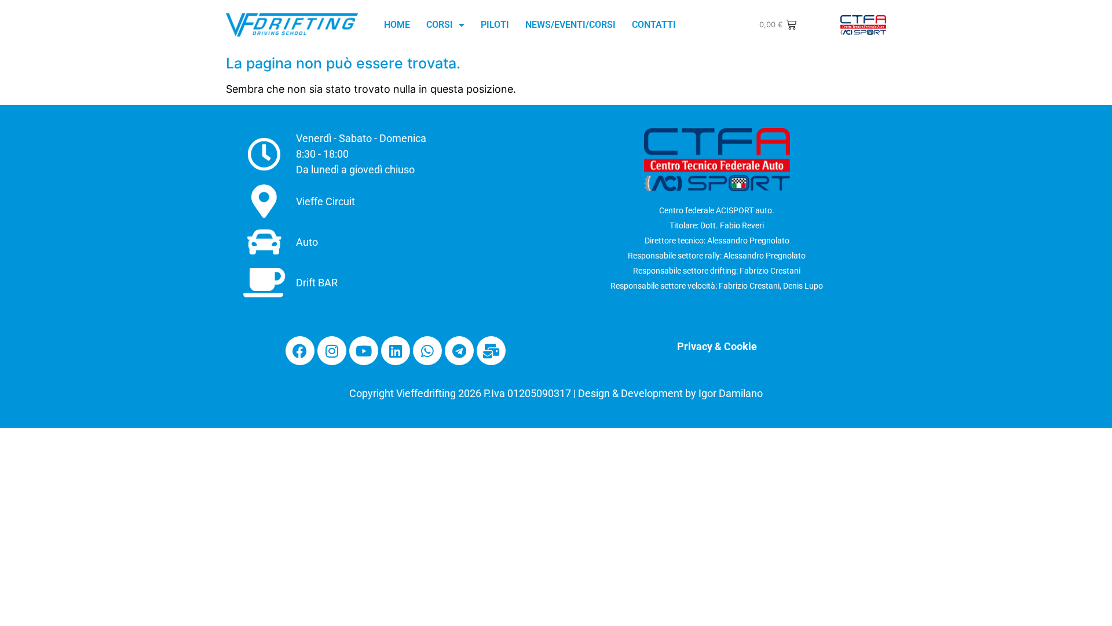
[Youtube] (363, 350)
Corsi (439, 24)
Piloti (495, 24)
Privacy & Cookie (717, 346)
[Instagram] (331, 350)
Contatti (654, 24)
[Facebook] (300, 350)
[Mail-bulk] (491, 350)
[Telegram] (459, 350)
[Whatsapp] (427, 350)
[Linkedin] (395, 350)
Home (397, 24)
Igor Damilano (730, 393)
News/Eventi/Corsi (570, 24)
